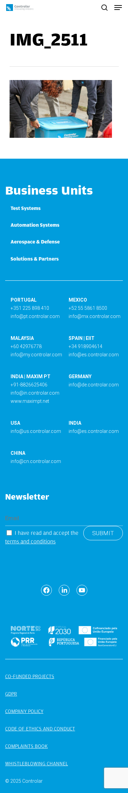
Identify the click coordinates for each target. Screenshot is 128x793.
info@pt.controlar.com (35, 316)
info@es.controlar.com (94, 354)
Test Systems (26, 208)
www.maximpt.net (30, 401)
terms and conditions (30, 541)
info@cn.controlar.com (36, 461)
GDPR (11, 694)
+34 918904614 (85, 346)
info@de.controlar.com (94, 384)
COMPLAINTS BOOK (26, 746)
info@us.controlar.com (36, 431)
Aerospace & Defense (35, 241)
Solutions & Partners (35, 259)
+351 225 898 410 (30, 308)
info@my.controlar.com (36, 354)
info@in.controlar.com (35, 393)
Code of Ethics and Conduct (40, 728)
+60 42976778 (26, 346)
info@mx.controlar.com (94, 316)
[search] (104, 7)
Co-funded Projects (29, 676)
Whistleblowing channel (36, 763)
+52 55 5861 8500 (88, 308)
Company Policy (24, 711)
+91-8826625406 (29, 384)
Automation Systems (35, 225)
